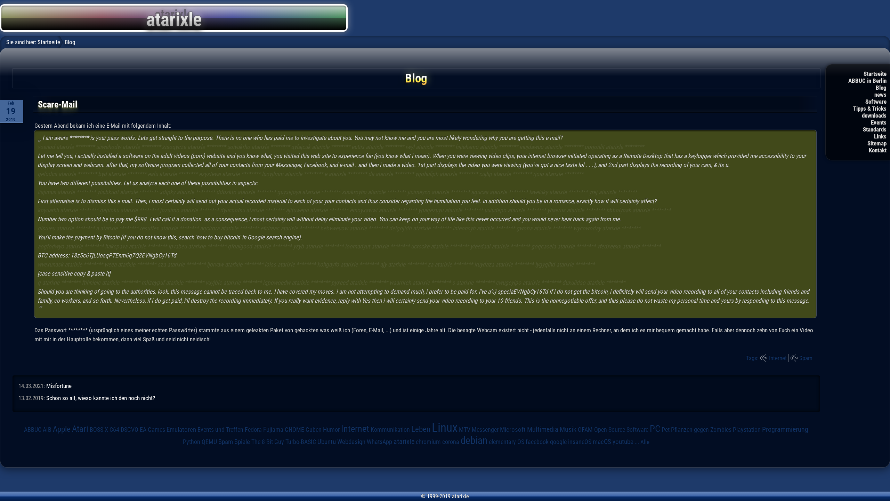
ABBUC (32, 429)
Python (191, 441)
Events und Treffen (220, 429)
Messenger (485, 429)
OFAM (585, 429)
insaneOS (579, 441)
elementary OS (506, 441)
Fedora (253, 429)
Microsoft (513, 430)
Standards (875, 129)
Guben (314, 429)
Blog (881, 87)
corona (450, 441)
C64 (114, 429)
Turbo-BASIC (300, 441)
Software (876, 101)
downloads (874, 115)
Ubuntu (326, 442)
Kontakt (878, 150)
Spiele (242, 442)
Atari (80, 428)
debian (474, 440)
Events (879, 122)
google (558, 441)
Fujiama (273, 430)
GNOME (294, 429)
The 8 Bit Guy (267, 441)
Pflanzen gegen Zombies (701, 429)
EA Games (152, 429)
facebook (537, 441)
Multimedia (542, 429)
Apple (62, 429)
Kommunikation (390, 429)
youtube (623, 442)
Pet (666, 429)
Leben (420, 429)
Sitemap (877, 143)
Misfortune (59, 385)
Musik (568, 430)
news (880, 94)
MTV (464, 429)
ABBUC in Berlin (867, 80)
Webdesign (351, 442)
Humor (331, 429)
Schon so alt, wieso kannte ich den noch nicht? (100, 398)
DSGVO (129, 429)
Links (880, 136)
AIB (47, 429)
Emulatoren (181, 430)
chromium (428, 441)
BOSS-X (99, 429)
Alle (644, 441)
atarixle (404, 441)
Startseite (875, 73)
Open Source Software (621, 429)
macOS (602, 442)
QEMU (209, 441)
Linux (445, 428)
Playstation (747, 429)
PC (655, 428)
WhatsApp (379, 441)
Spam (805, 358)
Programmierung (785, 430)
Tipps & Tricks (870, 108)
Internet (778, 358)
